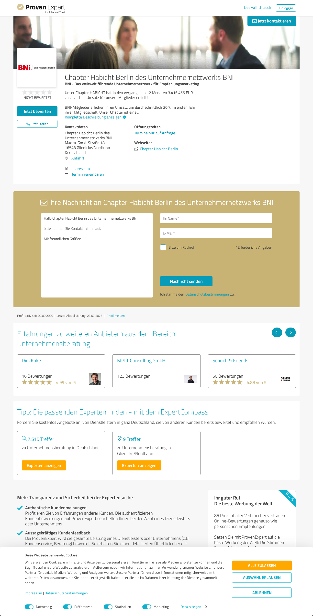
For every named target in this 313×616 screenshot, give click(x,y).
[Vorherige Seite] (277, 332)
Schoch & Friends (230, 360)
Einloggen (286, 8)
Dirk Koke (31, 360)
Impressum (33, 593)
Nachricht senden (186, 281)
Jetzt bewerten (37, 111)
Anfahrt (77, 158)
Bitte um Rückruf (181, 247)
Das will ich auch (257, 7)
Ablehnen (262, 592)
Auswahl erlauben (262, 577)
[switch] (67, 606)
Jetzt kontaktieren (274, 21)
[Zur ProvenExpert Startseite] (41, 9)
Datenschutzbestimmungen (66, 593)
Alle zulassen (262, 565)
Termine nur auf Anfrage (154, 133)
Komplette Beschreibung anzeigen (93, 117)
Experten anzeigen (44, 465)
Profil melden (116, 315)
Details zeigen (191, 607)
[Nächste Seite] (290, 332)
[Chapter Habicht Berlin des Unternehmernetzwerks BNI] (37, 68)
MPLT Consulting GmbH (141, 360)
